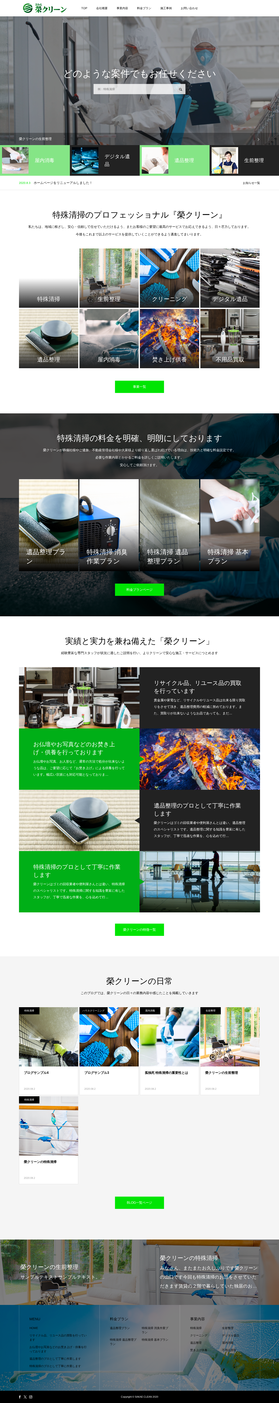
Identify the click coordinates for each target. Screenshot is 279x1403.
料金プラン (144, 8)
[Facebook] (20, 1397)
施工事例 (166, 8)
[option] (139, 139)
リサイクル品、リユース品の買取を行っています (58, 1337)
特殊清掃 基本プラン (155, 1339)
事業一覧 (139, 386)
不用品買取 (229, 1350)
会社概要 (102, 8)
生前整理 (210, 1010)
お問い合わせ (189, 8)
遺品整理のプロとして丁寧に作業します (55, 1358)
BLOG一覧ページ (139, 1202)
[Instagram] (31, 1397)
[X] (25, 1397)
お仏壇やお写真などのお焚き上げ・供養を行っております (58, 1349)
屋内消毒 (150, 1010)
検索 (180, 89)
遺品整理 (196, 1342)
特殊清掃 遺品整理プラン (123, 1342)
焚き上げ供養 (198, 1350)
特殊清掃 (29, 1010)
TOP (84, 8)
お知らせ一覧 (251, 183)
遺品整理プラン (120, 1328)
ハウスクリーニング (94, 1010)
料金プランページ (139, 589)
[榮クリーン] (44, 8)
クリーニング (198, 1335)
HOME (33, 1328)
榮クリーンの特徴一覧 (139, 929)
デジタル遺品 (230, 1335)
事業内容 (122, 8)
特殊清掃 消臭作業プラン (155, 1330)
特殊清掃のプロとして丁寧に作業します (55, 1366)
